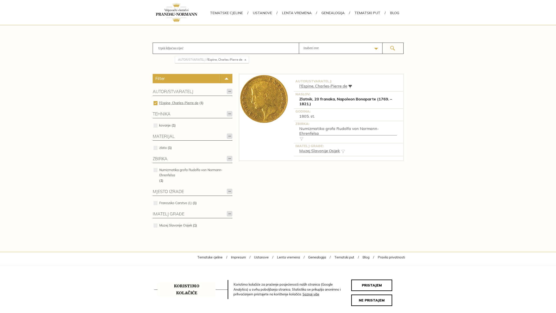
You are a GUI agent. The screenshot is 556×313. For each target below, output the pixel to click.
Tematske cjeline (226, 13)
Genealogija (333, 13)
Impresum (238, 257)
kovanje (165, 125)
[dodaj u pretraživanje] (301, 139)
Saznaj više (311, 294)
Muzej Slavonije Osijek (175, 225)
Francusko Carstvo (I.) (175, 203)
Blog (394, 13)
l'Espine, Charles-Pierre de (179, 103)
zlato (163, 148)
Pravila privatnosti (391, 257)
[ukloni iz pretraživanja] (350, 86)
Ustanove (262, 13)
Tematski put (367, 13)
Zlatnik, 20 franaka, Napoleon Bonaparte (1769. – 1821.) (345, 101)
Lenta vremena (297, 13)
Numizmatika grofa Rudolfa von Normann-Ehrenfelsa (190, 172)
